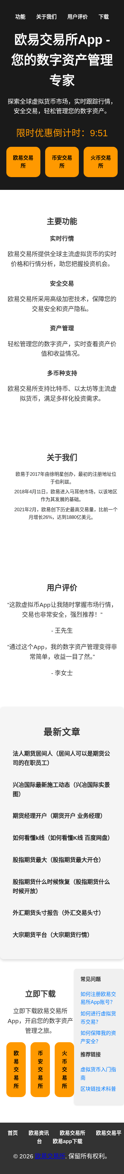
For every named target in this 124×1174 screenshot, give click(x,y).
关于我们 (46, 16)
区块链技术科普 (98, 1089)
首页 (13, 1133)
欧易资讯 (39, 1133)
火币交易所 (101, 162)
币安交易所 (62, 162)
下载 (104, 16)
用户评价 (77, 16)
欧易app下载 (67, 1141)
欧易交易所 (23, 162)
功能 (20, 16)
